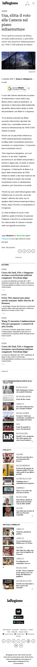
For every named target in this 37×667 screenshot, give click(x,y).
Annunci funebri (23, 632)
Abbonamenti (7, 629)
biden (3, 247)
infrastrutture (10, 247)
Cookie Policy (20, 634)
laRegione (27, 79)
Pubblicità (14, 632)
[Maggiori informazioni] (28, 88)
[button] (4, 641)
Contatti (30, 629)
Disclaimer (15, 629)
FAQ (8, 632)
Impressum (23, 629)
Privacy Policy (8, 634)
